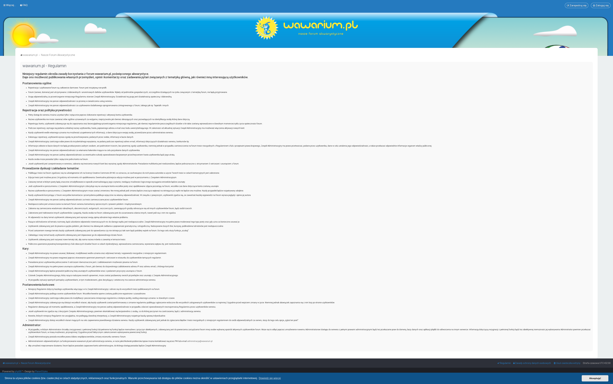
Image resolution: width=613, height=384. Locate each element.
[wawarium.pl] (306, 28)
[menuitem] (23, 5)
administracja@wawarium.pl (199, 341)
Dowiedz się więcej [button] (270, 378)
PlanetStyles (41, 371)
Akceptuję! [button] (595, 378)
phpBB (18, 371)
